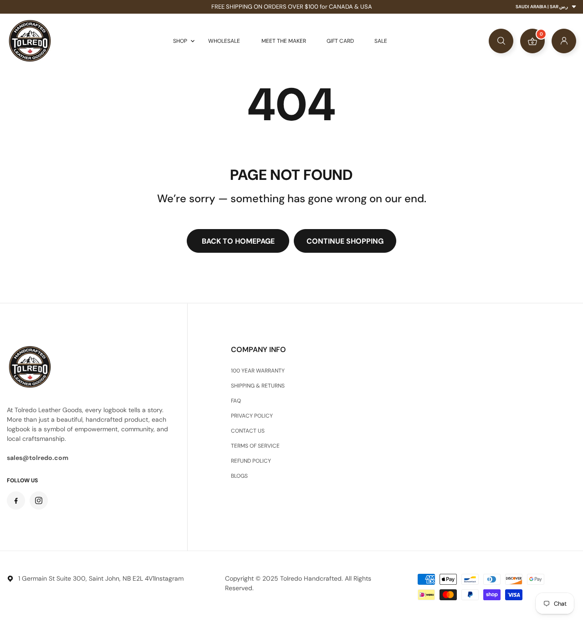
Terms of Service (255, 445)
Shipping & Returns (258, 385)
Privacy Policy (252, 415)
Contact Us (248, 430)
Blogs (239, 476)
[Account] (564, 41)
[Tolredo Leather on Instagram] (39, 500)
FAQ (236, 400)
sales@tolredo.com (37, 458)
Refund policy (251, 461)
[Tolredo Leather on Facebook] (16, 500)
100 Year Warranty (258, 370)
